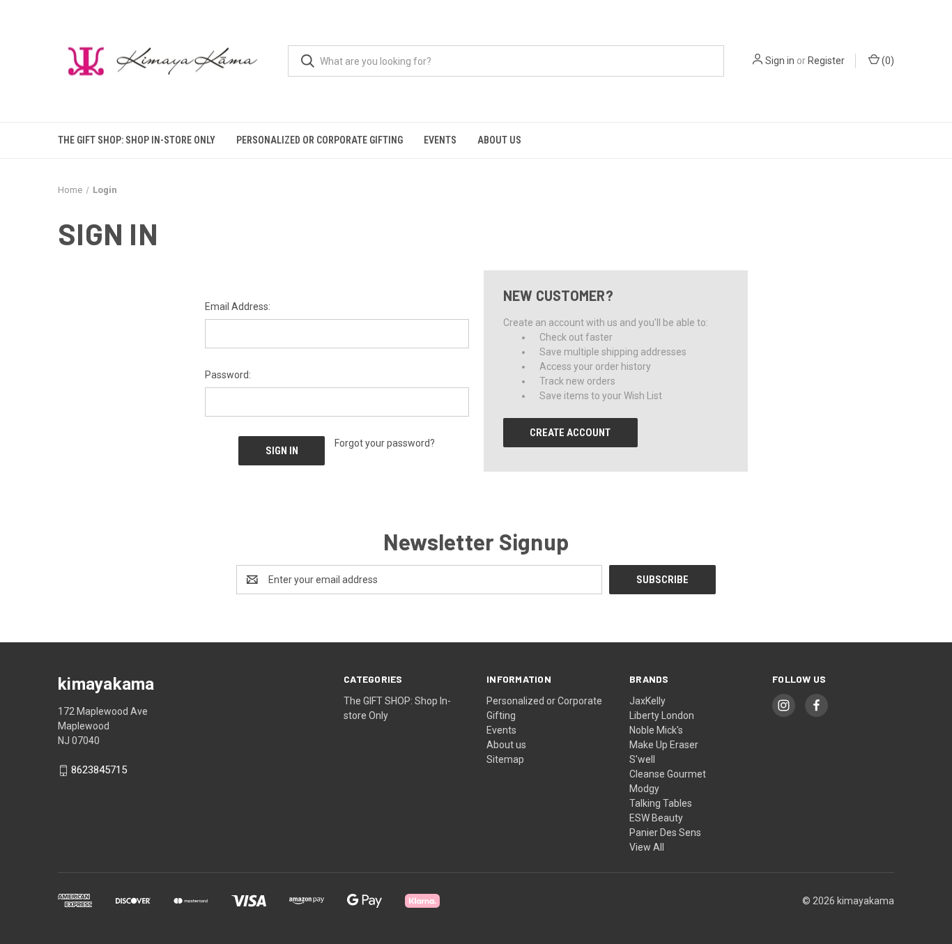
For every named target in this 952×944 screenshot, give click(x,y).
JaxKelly (647, 700)
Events (440, 140)
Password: (228, 374)
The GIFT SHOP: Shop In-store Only (136, 140)
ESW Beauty (656, 817)
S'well (642, 759)
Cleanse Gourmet (667, 774)
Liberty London (661, 715)
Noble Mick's (656, 730)
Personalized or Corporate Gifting (319, 140)
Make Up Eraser (663, 744)
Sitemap (505, 759)
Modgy (644, 788)
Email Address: (237, 306)
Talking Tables (660, 803)
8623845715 (99, 770)
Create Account (570, 432)
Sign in (779, 60)
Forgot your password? (385, 443)
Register (826, 60)
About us (499, 140)
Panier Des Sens (665, 832)
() (887, 60)
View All (646, 847)
